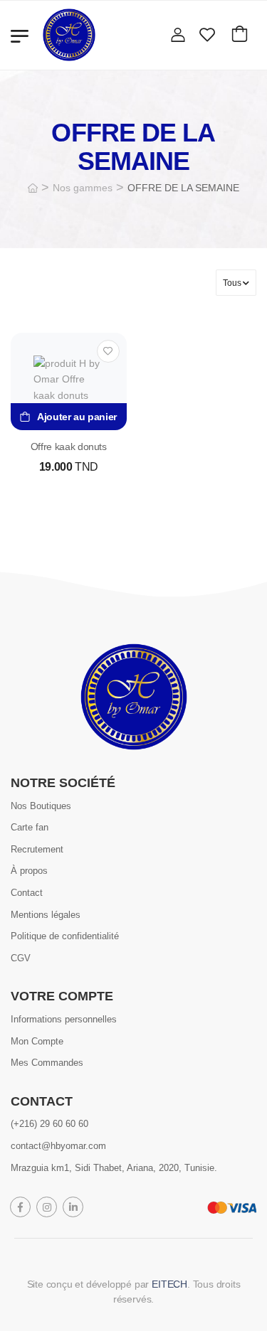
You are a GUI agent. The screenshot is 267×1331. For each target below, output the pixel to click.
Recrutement (37, 848)
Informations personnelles (64, 1018)
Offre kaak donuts (69, 446)
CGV (21, 957)
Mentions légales (45, 914)
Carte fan (29, 827)
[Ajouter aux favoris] (108, 351)
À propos (29, 870)
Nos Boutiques (41, 805)
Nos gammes (82, 187)
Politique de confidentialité (65, 936)
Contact (27, 892)
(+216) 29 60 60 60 (49, 1123)
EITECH (169, 1284)
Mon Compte (37, 1040)
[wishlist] (207, 34)
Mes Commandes (47, 1062)
